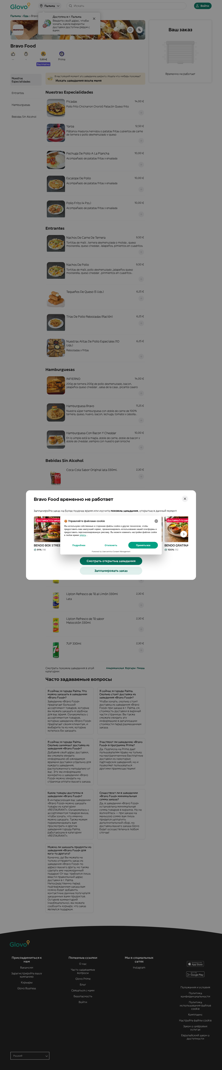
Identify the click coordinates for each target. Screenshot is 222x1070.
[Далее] (183, 534)
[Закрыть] (185, 499)
